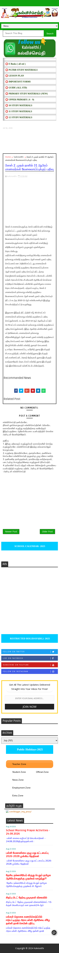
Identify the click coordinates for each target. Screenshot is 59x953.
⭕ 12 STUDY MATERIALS (18, 117)
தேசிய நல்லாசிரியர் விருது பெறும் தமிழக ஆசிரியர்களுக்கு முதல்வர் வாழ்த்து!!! (28, 877)
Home (8, 156)
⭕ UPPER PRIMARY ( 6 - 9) (19, 99)
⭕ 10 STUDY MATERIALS (18, 105)
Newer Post (11, 531)
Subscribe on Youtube (16, 665)
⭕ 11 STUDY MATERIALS (18, 111)
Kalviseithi (39, 948)
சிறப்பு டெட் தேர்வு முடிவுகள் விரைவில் (26, 897)
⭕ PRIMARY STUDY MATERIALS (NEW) (26, 93)
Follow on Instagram (15, 671)
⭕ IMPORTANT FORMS (18, 82)
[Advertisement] (29, 141)
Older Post (47, 531)
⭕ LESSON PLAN (14, 76)
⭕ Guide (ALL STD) (16, 88)
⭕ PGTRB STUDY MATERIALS (21, 70)
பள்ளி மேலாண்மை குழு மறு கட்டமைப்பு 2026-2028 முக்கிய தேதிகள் (27, 854)
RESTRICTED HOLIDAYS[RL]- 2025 (29, 638)
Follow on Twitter (14, 651)
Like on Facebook (13, 658)
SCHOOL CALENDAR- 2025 (29, 546)
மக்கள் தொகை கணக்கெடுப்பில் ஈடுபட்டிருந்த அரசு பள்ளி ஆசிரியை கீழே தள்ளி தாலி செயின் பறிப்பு (28, 920)
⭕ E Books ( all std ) (15, 64)
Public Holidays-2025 (29, 749)
